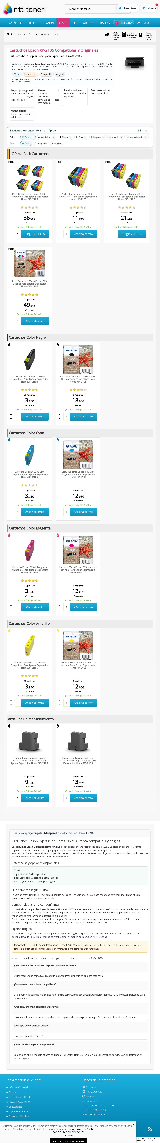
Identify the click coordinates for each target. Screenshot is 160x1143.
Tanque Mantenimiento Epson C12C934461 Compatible (29, 760)
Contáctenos (15, 1106)
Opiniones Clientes (19, 1116)
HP (74, 23)
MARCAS (105, 23)
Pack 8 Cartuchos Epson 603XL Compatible (126, 196)
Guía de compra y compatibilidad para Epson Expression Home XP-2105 (53, 833)
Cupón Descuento (18, 1111)
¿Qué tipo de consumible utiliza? (31, 1025)
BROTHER (33, 23)
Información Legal (18, 1087)
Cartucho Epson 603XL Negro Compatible (29, 379)
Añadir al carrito (83, 234)
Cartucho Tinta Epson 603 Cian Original (78, 474)
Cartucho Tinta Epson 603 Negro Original (78, 379)
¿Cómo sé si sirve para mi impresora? (34, 1044)
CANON (49, 23)
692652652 (132, 34)
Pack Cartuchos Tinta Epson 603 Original (29, 283)
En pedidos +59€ (115, 36)
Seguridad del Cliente (20, 1096)
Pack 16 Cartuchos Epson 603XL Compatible (29, 196)
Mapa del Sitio (150, 1140)
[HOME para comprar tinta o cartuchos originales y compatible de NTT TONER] (24, 14)
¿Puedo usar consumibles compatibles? (35, 984)
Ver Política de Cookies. (84, 1128)
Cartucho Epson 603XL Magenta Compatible (29, 570)
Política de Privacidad (146, 1138)
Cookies (137, 1141)
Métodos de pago (149, 36)
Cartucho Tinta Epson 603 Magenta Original (78, 570)
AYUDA (142, 23)
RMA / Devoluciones (19, 1101)
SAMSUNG (88, 23)
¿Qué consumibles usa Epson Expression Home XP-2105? (45, 965)
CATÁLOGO (15, 23)
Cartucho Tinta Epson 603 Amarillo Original (78, 665)
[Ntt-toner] (7, 34)
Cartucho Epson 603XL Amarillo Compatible (29, 665)
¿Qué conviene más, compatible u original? (36, 1006)
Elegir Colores (35, 234)
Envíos (12, 1092)
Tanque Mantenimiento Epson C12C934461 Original (78, 760)
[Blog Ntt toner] (150, 1130)
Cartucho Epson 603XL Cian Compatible (29, 474)
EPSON (63, 23)
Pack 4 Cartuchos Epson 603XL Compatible (78, 196)
